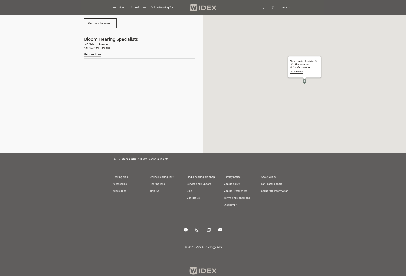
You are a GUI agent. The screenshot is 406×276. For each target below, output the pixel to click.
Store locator (139, 7)
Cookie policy (232, 184)
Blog (189, 191)
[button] (304, 81)
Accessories (120, 184)
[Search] (262, 7)
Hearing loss (157, 184)
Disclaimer (230, 205)
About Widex (268, 177)
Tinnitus (154, 191)
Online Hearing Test (162, 7)
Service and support (199, 184)
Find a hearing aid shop (201, 177)
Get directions (92, 54)
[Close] (316, 61)
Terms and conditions (237, 198)
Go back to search (100, 23)
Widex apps (119, 191)
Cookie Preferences (235, 191)
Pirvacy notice (232, 177)
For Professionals (271, 184)
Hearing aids (120, 177)
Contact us (193, 198)
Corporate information (274, 191)
